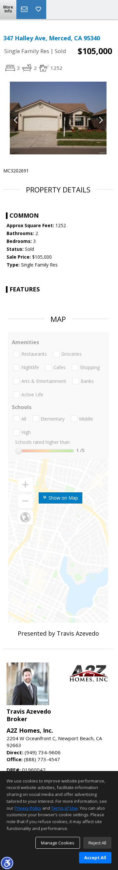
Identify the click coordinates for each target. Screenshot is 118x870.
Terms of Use (64, 808)
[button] (7, 863)
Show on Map (62, 498)
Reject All (97, 843)
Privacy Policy (27, 808)
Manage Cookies (57, 843)
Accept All (95, 857)
